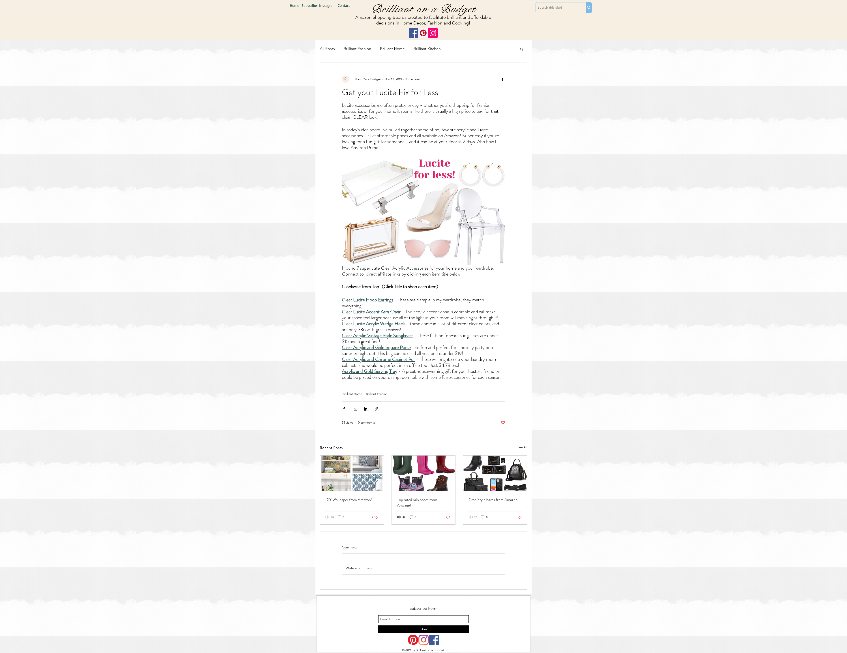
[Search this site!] (589, 7)
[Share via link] (376, 409)
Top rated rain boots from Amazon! (417, 502)
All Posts (327, 48)
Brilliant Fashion (357, 48)
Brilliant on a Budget (424, 9)
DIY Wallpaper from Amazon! (348, 500)
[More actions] (502, 79)
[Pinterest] (423, 33)
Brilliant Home (392, 48)
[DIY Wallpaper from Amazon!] (352, 473)
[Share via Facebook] (344, 409)
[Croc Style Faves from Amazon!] (495, 473)
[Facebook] (413, 33)
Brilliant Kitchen (427, 48)
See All (522, 447)
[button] (521, 49)
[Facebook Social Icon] (434, 640)
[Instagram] (433, 33)
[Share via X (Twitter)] (355, 409)
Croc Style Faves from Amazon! (493, 500)
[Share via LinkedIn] (366, 409)
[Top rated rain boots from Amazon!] (423, 473)
